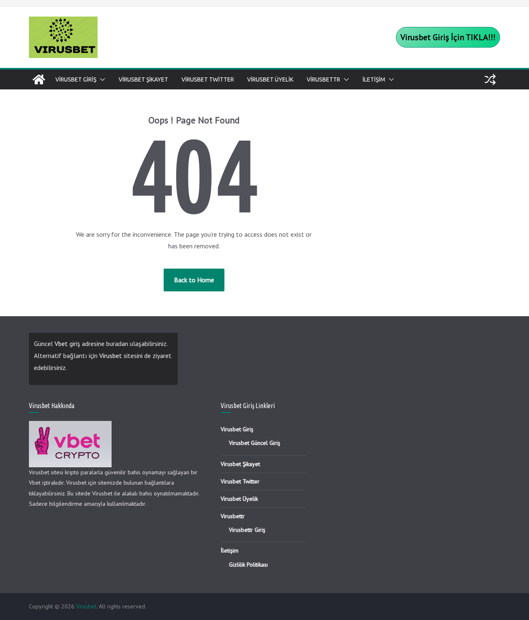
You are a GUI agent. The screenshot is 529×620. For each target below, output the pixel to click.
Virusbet (110, 355)
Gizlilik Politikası (248, 564)
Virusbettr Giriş (247, 529)
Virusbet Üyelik (270, 79)
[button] (100, 79)
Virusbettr (323, 79)
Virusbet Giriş (75, 79)
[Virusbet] (39, 79)
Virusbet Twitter (207, 79)
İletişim (373, 79)
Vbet (61, 343)
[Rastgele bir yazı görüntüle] (490, 79)
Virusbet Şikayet (143, 79)
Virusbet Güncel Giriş (254, 443)
